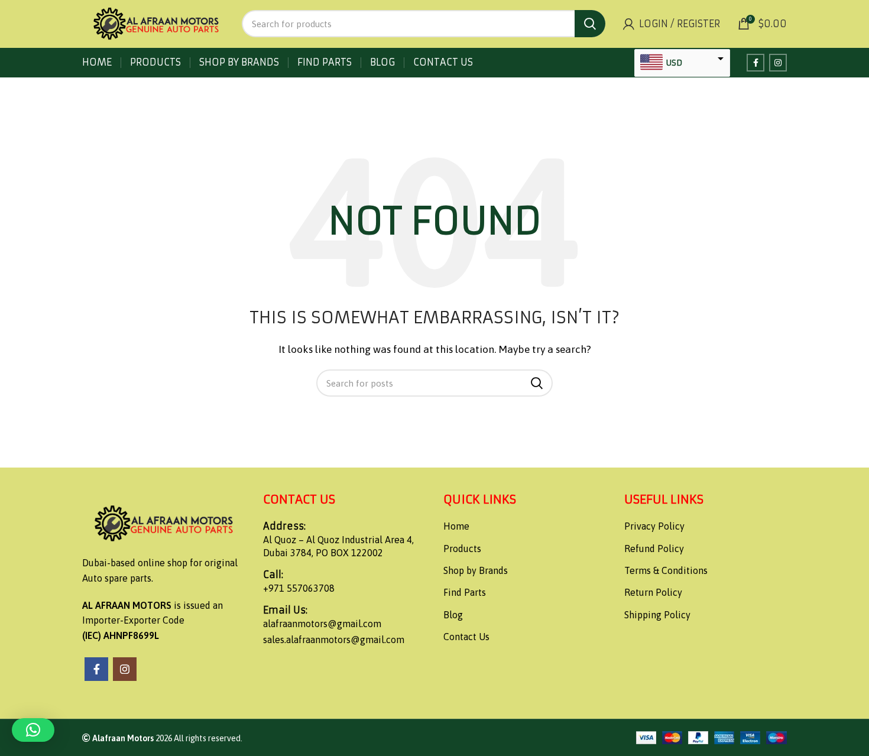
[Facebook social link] (755, 63)
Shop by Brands (475, 570)
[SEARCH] (590, 23)
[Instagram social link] (778, 63)
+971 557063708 (299, 588)
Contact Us (466, 636)
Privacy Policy (654, 526)
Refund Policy (654, 548)
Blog (453, 614)
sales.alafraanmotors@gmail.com (333, 639)
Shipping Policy (657, 614)
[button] (33, 730)
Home (456, 526)
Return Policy (653, 592)
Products (462, 548)
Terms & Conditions (666, 570)
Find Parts (464, 592)
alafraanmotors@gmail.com (322, 623)
